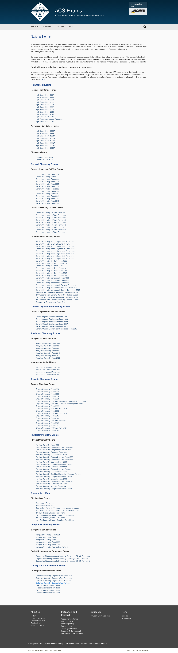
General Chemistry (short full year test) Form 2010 (55, 253)
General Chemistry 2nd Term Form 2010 (51, 268)
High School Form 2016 (45, 116)
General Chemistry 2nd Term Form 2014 (51, 270)
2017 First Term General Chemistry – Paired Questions (57, 297)
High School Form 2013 (45, 114)
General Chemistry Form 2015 (47, 196)
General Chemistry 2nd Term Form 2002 (51, 263)
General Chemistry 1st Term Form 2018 (51, 229)
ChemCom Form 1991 (44, 157)
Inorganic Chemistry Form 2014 (48, 544)
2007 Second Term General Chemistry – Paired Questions (58, 295)
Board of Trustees (38, 618)
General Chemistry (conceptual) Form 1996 (52, 278)
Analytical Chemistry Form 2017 (48, 355)
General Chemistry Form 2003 (47, 181)
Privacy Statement (143, 650)
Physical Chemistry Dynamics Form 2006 (51, 479)
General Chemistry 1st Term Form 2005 (51, 220)
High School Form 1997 (45, 95)
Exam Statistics (67, 621)
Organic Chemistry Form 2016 (47, 416)
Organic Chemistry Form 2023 (47, 430)
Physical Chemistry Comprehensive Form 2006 (54, 476)
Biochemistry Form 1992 (45, 503)
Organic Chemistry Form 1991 (47, 389)
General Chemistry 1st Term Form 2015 (51, 227)
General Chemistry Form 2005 (47, 184)
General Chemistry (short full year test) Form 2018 (55, 258)
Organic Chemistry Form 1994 (47, 391)
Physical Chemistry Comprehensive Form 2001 (54, 464)
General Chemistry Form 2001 (47, 179)
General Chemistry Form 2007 (47, 186)
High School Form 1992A (45, 133)
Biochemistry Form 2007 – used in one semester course (57, 508)
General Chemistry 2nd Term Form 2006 (51, 265)
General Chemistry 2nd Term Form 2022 (51, 275)
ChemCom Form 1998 (44, 159)
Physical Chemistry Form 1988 (47, 445)
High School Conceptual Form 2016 (49, 119)
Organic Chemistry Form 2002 (47, 396)
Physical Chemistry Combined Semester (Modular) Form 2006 (59, 474)
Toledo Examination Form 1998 (48, 588)
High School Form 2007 (45, 107)
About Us (34, 27)
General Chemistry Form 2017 (47, 198)
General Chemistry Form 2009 (47, 189)
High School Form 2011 (45, 112)
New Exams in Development (72, 633)
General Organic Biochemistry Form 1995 (52, 319)
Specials (125, 616)
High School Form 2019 (45, 121)
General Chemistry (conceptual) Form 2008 (52, 282)
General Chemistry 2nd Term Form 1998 (51, 261)
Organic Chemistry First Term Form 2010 (51, 408)
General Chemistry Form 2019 (47, 201)
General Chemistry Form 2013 (47, 193)
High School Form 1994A (45, 136)
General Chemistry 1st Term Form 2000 (51, 215)
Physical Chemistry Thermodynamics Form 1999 (54, 459)
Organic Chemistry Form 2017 (47, 418)
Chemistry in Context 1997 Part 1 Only (50, 302)
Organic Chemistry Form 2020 (47, 425)
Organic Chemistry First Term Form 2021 (51, 428)
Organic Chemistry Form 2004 (47, 399)
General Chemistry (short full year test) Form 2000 (55, 246)
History (33, 616)
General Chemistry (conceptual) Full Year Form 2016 (56, 285)
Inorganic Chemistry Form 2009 (48, 542)
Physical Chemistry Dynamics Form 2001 (51, 466)
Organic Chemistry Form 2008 (47, 406)
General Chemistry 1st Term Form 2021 (51, 232)
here (43, 79)
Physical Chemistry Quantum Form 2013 (51, 483)
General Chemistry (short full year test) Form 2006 (55, 251)
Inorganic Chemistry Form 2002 (48, 539)
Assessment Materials (69, 619)
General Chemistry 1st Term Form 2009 (51, 222)
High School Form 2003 (45, 102)
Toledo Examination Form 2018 (48, 592)
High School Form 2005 (45, 104)
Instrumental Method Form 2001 (48, 369)
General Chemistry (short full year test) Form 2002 (55, 248)
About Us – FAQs (37, 625)
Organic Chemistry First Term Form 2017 (51, 420)
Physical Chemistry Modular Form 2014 (51, 486)
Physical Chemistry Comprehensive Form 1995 (54, 449)
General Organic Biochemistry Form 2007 (52, 324)
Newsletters (126, 618)
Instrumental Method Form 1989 (48, 367)
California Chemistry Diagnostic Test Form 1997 (54, 580)
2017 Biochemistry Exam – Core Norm (50, 517)
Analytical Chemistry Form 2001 (48, 348)
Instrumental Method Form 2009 (48, 372)
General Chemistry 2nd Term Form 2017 (51, 273)
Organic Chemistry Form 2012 (47, 411)
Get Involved (36, 623)
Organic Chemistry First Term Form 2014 (51, 413)
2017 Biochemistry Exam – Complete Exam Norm (55, 520)
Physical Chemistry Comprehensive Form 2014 (54, 488)
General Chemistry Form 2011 (47, 191)
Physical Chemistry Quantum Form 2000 (51, 462)
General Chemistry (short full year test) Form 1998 (55, 244)
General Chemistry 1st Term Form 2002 (51, 217)
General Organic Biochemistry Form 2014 (52, 326)
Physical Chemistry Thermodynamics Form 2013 (54, 481)
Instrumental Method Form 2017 (48, 374)
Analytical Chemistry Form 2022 (48, 358)
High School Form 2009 (45, 109)
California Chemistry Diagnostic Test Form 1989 (54, 575)
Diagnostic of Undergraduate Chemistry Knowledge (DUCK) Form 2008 (63, 556)
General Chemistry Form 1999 (47, 176)
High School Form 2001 (45, 100)
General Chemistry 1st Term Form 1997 (51, 212)
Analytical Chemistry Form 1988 (48, 343)
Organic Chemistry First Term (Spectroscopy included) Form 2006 (61, 401)
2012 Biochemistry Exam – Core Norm (50, 513)
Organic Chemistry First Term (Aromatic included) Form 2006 (59, 403)
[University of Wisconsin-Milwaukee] (138, 11)
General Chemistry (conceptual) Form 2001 (52, 280)
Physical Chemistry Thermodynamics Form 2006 (54, 469)
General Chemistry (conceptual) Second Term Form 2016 (58, 290)
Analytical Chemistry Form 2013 (48, 353)
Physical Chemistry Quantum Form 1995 (51, 454)
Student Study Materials (100, 616)
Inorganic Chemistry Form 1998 (48, 537)
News (71, 27)
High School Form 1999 (45, 97)
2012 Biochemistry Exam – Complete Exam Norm (55, 515)
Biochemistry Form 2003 (45, 505)
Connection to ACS (38, 620)
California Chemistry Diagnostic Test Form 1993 (54, 578)
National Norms (67, 626)
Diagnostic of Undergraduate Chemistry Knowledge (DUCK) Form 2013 (63, 558)
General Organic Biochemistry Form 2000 (52, 321)
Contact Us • (131, 650)
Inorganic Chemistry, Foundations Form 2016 (53, 547)
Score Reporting (67, 623)
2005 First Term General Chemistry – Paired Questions (57, 292)
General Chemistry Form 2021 (47, 203)
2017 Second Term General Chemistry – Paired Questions (58, 299)
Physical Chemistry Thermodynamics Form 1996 (54, 457)
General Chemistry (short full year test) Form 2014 (55, 256)
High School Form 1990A (45, 131)
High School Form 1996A (45, 138)
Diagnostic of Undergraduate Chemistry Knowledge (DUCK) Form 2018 (63, 561)
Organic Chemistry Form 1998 (47, 394)
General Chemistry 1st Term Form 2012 (51, 225)
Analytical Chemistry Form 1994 (48, 346)
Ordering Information (69, 628)
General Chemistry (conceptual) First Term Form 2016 (56, 287)
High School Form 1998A (45, 140)
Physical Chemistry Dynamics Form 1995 (51, 452)
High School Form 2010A (45, 148)
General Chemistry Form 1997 (47, 174)
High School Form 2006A (45, 145)
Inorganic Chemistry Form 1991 (48, 535)
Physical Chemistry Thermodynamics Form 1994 (54, 447)
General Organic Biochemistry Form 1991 (52, 316)
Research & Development (71, 631)
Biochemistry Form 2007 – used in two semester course (57, 510)
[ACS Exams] (40, 12)
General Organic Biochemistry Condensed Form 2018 (56, 329)
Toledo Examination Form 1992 (48, 585)
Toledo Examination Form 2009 (48, 590)
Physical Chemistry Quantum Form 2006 (51, 471)
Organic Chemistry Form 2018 (47, 423)
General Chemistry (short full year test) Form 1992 (55, 241)
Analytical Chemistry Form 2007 (48, 350)
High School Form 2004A (45, 143)
